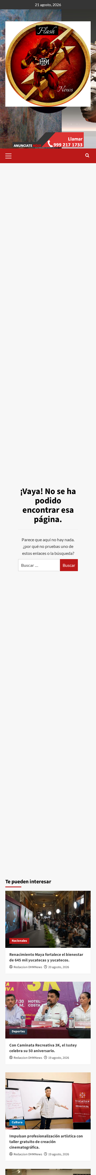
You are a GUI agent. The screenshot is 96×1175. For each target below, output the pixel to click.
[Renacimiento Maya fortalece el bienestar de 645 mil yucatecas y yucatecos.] (48, 919)
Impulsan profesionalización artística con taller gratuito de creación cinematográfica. (46, 1141)
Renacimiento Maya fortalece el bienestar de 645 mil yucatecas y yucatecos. (46, 957)
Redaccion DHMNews (28, 967)
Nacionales (19, 941)
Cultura (17, 1122)
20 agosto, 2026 (58, 967)
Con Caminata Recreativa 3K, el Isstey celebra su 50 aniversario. (43, 1048)
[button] (10, 155)
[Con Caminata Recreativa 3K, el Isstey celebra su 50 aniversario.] (48, 1010)
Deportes (18, 1031)
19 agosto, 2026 (58, 1058)
